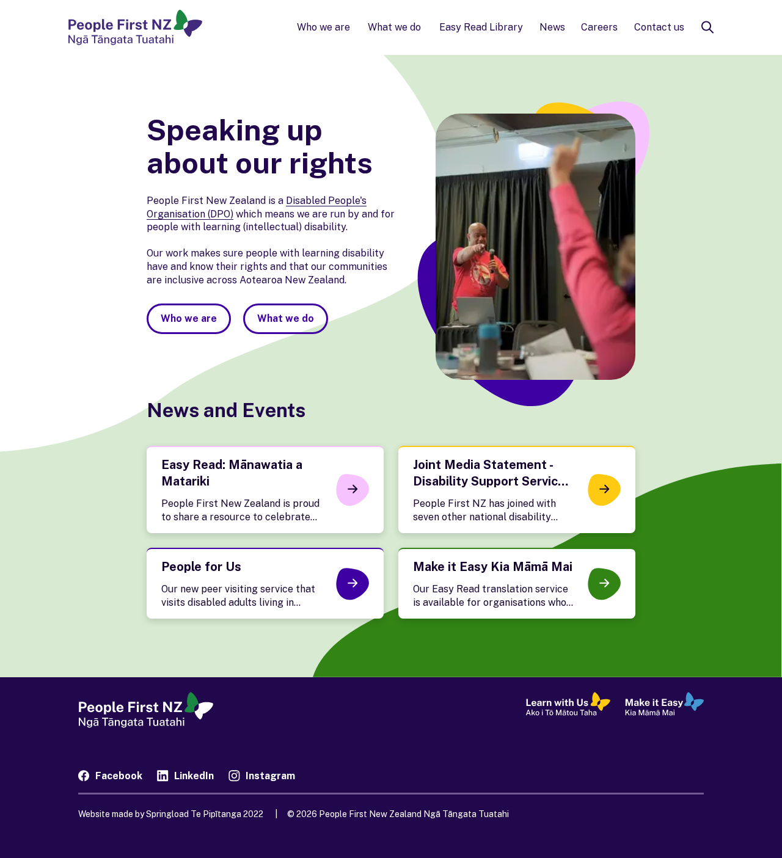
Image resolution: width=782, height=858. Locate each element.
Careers (599, 27)
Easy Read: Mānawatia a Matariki (231, 473)
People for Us (201, 566)
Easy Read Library (481, 27)
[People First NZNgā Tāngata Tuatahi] (135, 27)
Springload (193, 814)
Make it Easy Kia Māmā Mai (492, 566)
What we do (394, 27)
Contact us (659, 27)
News (552, 27)
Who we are (323, 27)
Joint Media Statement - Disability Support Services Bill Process (492, 481)
